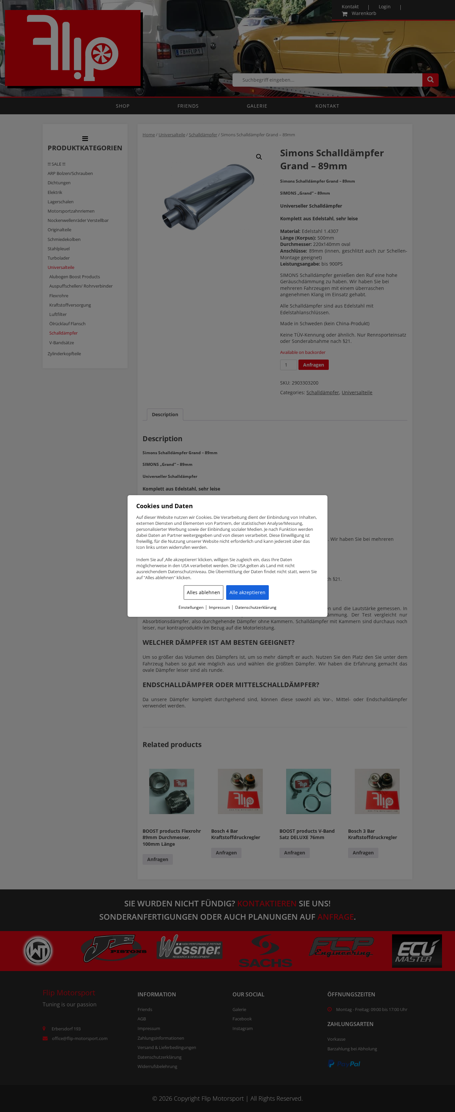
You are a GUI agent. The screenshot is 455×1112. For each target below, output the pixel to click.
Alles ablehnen (203, 592)
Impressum (219, 607)
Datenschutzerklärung (255, 607)
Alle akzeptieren (247, 592)
